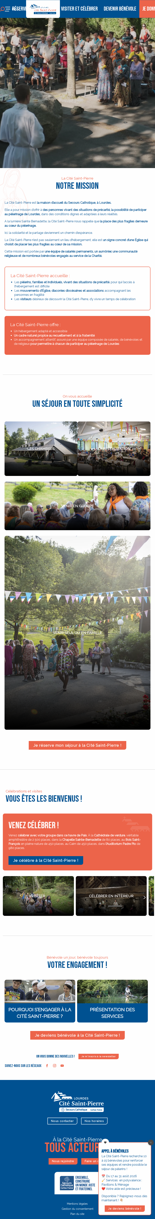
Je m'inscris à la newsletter (98, 1056)
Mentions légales (77, 1203)
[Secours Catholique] (77, 1183)
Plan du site (77, 1213)
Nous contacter (62, 1121)
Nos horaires (94, 1121)
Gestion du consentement (77, 1208)
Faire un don (94, 1161)
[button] (10, 897)
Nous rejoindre (63, 1161)
